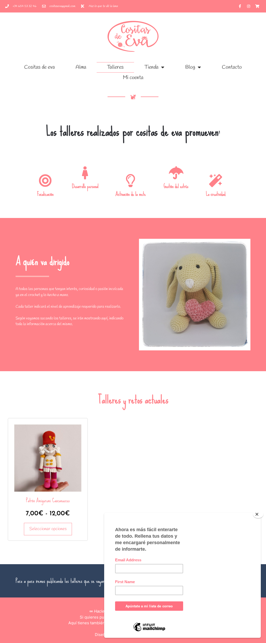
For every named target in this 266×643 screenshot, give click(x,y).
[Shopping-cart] (257, 6)
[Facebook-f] (240, 6)
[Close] (258, 514)
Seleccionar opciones (47, 529)
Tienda (151, 67)
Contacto (232, 67)
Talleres (115, 67)
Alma (81, 67)
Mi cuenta (133, 77)
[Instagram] (248, 6)
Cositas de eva (39, 67)
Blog (190, 67)
